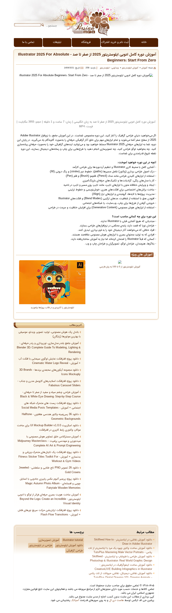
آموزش (144, 67)
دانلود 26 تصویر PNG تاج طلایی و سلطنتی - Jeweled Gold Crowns (50, 470)
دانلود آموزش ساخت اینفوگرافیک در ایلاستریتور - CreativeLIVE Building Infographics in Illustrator (123, 567)
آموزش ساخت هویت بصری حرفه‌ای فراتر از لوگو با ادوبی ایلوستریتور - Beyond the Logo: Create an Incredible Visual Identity (49, 499)
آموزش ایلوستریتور (130, 67)
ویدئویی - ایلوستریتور (109, 67)
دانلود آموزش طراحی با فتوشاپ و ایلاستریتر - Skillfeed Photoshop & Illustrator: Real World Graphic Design (121, 559)
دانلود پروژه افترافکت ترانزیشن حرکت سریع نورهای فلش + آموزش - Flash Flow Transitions (49, 512)
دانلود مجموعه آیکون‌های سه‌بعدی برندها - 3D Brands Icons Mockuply (50, 372)
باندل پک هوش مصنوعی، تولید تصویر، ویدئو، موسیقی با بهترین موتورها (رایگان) (49, 334)
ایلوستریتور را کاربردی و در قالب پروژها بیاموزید (52, 307)
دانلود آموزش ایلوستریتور (69, 545)
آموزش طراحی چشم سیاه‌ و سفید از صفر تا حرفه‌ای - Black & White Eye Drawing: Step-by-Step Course (50, 394)
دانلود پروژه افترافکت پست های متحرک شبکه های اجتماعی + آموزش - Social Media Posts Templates (51, 405)
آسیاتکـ (75, 600)
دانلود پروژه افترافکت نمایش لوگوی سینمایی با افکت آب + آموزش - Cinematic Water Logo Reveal (49, 361)
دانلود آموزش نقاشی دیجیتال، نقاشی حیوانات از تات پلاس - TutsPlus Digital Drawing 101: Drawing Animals (120, 575)
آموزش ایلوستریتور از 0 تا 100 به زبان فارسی (120, 266)
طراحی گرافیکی (74, 551)
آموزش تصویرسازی (49, 540)
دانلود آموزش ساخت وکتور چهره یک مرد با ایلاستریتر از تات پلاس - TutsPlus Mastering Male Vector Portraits (120, 550)
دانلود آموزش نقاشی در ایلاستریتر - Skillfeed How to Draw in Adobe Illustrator (123, 542)
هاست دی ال (116, 600)
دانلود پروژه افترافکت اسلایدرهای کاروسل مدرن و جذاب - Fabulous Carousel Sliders (49, 383)
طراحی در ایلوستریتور (40, 545)
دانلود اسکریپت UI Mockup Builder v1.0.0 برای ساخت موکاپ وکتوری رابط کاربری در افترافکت (49, 427)
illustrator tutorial (73, 540)
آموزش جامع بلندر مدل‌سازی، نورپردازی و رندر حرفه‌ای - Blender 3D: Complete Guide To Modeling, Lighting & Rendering (49, 347)
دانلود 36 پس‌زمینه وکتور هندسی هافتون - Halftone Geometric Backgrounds (51, 416)
